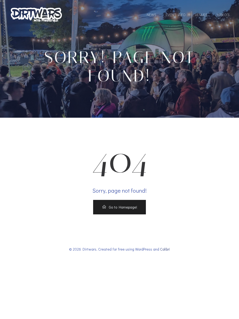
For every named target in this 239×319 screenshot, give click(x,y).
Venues (201, 14)
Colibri (165, 249)
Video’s (223, 14)
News (151, 14)
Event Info (176, 14)
